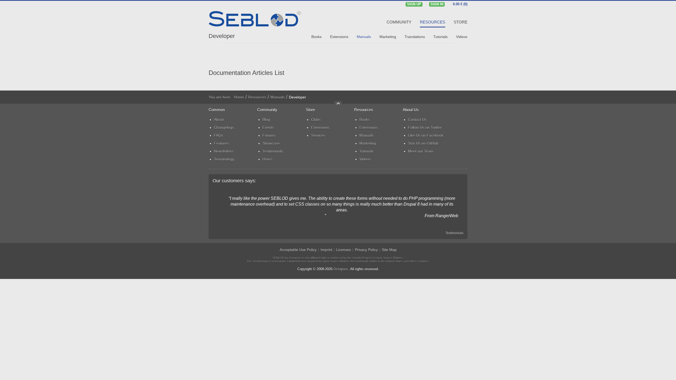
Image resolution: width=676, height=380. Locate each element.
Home (239, 97)
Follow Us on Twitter (425, 127)
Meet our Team (420, 151)
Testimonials (454, 233)
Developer (222, 36)
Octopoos (341, 269)
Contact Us (417, 119)
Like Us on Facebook (425, 135)
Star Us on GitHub (423, 143)
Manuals (277, 97)
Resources (257, 97)
